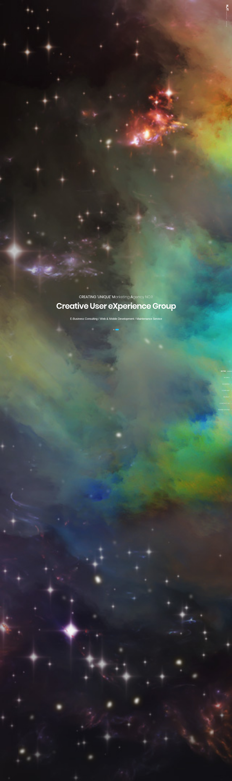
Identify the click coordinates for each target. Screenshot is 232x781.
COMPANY (226, 390)
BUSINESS (226, 384)
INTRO (223, 371)
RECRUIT (226, 397)
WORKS (227, 378)
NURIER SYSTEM (224, 410)
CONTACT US (225, 403)
